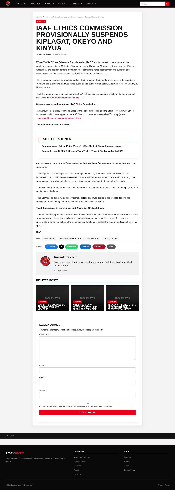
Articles (22, 4)
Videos (62, 4)
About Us (91, 4)
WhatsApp (71, 247)
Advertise (127, 465)
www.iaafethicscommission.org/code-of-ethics (59, 117)
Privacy (160, 485)
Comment (44, 334)
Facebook (51, 247)
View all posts (60, 271)
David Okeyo (49, 239)
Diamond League (80, 461)
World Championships (82, 457)
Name (42, 365)
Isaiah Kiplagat (92, 239)
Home (38, 17)
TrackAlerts (15, 485)
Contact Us (76, 4)
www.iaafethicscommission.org (64, 97)
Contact (127, 461)
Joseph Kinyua (110, 239)
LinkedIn (85, 247)
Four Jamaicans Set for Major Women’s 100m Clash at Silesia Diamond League (82, 146)
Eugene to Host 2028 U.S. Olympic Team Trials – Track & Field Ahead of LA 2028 (82, 151)
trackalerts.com (45, 54)
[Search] (167, 4)
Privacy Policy (129, 470)
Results (49, 4)
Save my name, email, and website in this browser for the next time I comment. (75, 406)
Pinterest (99, 247)
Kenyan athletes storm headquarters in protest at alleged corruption (121, 308)
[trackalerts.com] (45, 261)
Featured (36, 4)
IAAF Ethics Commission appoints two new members (51, 307)
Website (43, 390)
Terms (167, 485)
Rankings (77, 474)
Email (111, 247)
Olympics (77, 465)
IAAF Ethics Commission (70, 239)
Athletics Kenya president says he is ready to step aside (85, 307)
